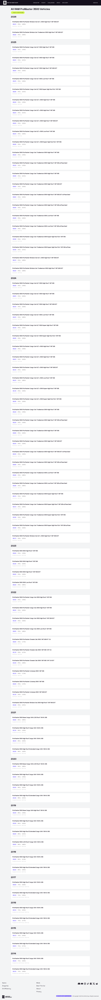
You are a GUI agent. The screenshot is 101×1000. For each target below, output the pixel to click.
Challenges (51, 2)
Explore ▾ (65, 2)
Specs (58, 2)
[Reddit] (96, 984)
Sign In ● (95, 2)
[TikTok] (87, 984)
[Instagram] (84, 984)
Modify (43, 2)
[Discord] (79, 984)
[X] (93, 984)
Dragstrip (36, 2)
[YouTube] (82, 984)
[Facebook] (90, 984)
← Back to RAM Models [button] (18, 12)
